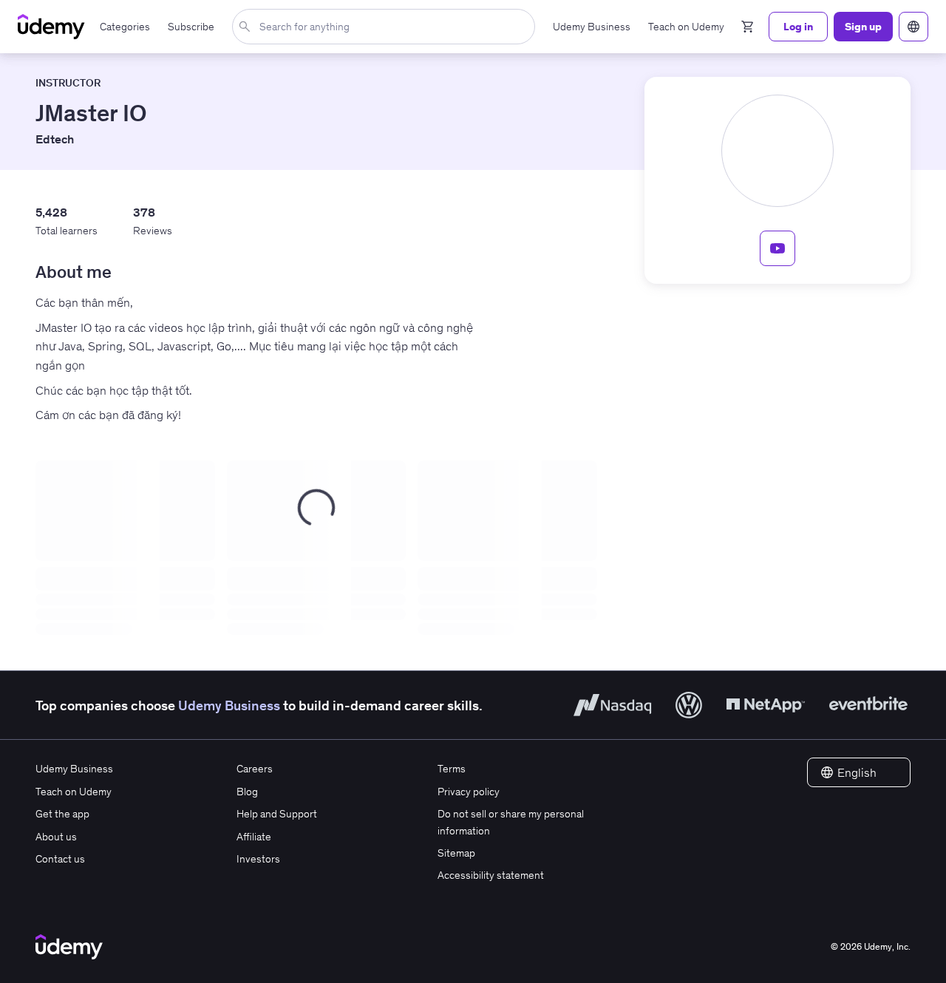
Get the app (62, 813)
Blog (247, 791)
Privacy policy (469, 791)
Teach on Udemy (73, 791)
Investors (258, 858)
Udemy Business (229, 705)
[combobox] (386, 26)
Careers (254, 768)
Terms (452, 768)
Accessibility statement (491, 875)
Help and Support (276, 813)
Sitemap (456, 853)
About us (56, 836)
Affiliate (253, 836)
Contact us (60, 858)
